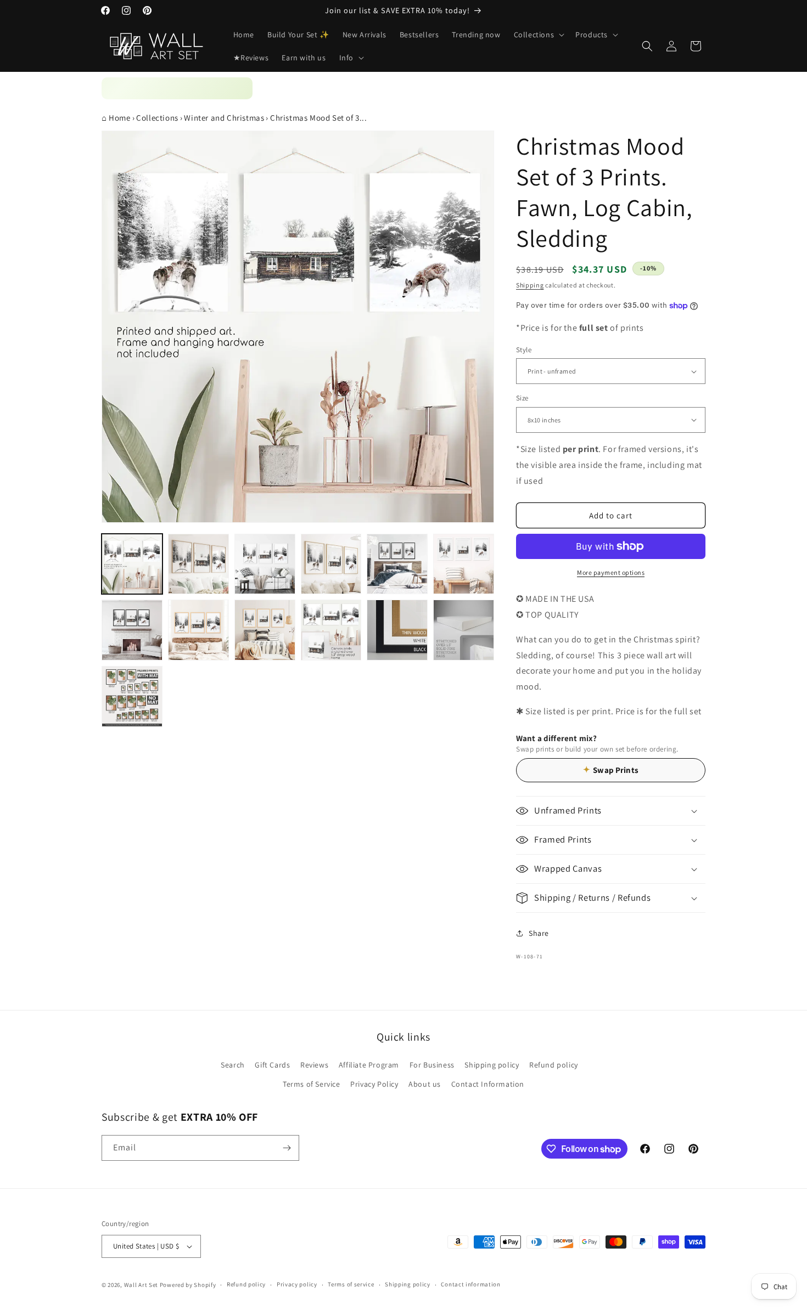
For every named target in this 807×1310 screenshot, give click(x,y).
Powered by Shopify (188, 1285)
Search (233, 1065)
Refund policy (553, 1065)
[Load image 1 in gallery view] (132, 564)
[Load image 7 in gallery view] (132, 630)
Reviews (314, 1065)
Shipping (530, 285)
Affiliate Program (369, 1065)
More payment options (611, 572)
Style (523, 349)
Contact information (470, 1284)
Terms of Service (311, 1084)
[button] (538, 34)
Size (522, 398)
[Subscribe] (286, 1148)
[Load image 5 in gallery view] (397, 564)
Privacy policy (297, 1284)
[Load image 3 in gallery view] (264, 564)
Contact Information (487, 1084)
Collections (157, 117)
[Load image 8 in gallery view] (198, 630)
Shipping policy (491, 1065)
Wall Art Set (141, 1285)
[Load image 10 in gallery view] (331, 630)
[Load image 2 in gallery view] (198, 564)
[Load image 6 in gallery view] (463, 564)
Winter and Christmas (224, 117)
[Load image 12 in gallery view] (463, 630)
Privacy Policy (374, 1084)
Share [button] (539, 933)
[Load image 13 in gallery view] (132, 696)
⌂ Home (116, 117)
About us (424, 1084)
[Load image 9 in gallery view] (264, 630)
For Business (432, 1065)
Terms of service (351, 1284)
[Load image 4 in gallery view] (331, 564)
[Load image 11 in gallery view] (397, 630)
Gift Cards (272, 1065)
